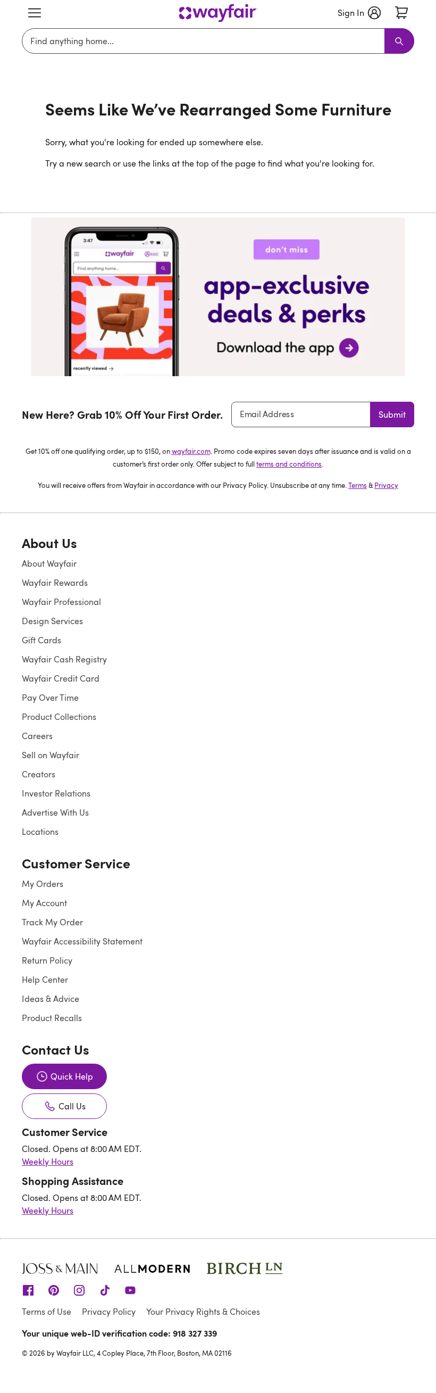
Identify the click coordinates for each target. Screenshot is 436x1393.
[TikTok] (104, 1290)
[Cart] (401, 13)
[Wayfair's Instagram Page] (79, 1290)
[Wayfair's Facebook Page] (28, 1290)
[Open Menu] (34, 13)
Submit (392, 414)
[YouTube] (130, 1290)
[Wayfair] (218, 13)
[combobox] (205, 41)
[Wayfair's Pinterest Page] (53, 1290)
